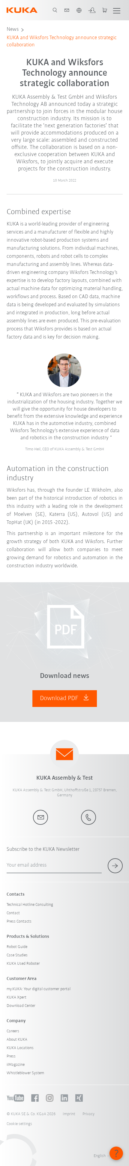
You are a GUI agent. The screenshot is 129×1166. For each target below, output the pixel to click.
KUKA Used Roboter (23, 963)
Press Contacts (19, 921)
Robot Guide (17, 947)
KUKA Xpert (16, 997)
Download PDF (60, 698)
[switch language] (79, 10)
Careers (13, 1031)
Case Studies (17, 955)
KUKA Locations (20, 1048)
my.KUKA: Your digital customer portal (38, 989)
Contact (13, 913)
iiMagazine (16, 1065)
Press (11, 1056)
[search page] (55, 10)
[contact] (67, 10)
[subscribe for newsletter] (115, 865)
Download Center (21, 1006)
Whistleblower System (25, 1073)
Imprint (69, 1114)
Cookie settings (19, 1124)
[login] (92, 10)
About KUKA (17, 1039)
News (13, 29)
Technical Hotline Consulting (30, 905)
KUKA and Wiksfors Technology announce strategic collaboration (62, 41)
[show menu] (117, 10)
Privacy (88, 1114)
